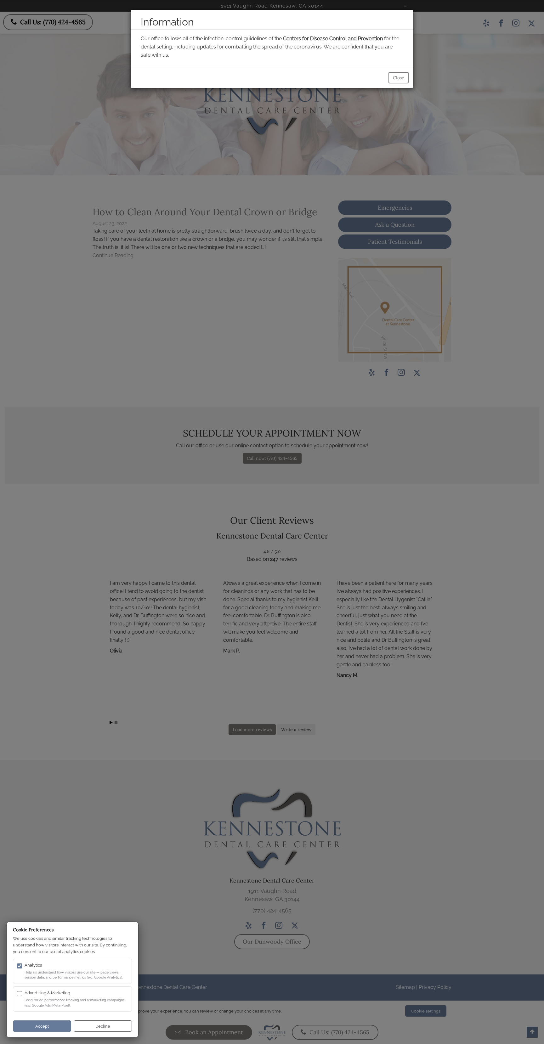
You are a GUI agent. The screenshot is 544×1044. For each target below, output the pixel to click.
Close (398, 78)
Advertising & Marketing (47, 992)
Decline (102, 1026)
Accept (42, 1026)
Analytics (33, 965)
